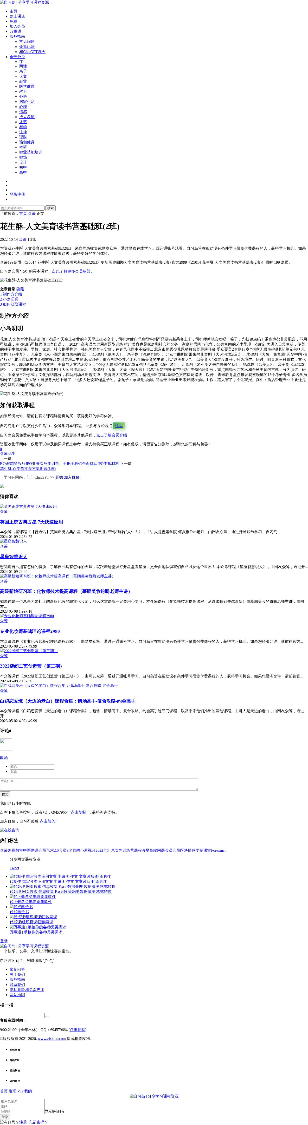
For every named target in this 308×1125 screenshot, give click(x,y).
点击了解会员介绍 (111, 435)
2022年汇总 (105, 850)
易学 (23, 127)
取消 (4, 758)
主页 (13, 11)
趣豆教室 (15, 850)
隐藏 (20, 289)
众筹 (22, 239)
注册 (23, 1122)
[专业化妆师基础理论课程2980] (27, 616)
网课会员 (38, 850)
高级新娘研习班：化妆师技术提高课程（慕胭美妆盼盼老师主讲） (66, 591)
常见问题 (27, 42)
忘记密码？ (38, 1122)
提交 (5, 794)
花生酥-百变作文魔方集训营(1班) (28, 469)
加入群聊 (71, 477)
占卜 (23, 91)
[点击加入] (47, 821)
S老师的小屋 (77, 850)
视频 (92, 850)
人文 (23, 76)
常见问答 (17, 969)
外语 (23, 96)
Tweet (14, 868)
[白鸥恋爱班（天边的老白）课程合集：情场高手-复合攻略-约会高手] (59, 685)
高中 (23, 172)
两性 (23, 66)
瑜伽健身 (27, 142)
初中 (23, 167)
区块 (184, 850)
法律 (23, 132)
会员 (176, 850)
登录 (4, 941)
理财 (23, 137)
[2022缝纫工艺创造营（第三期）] (29, 651)
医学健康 (27, 86)
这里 (119, 426)
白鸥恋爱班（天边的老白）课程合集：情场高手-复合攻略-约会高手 (67, 700)
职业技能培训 (30, 152)
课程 (138, 850)
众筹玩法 (27, 47)
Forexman (218, 850)
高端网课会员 (161, 850)
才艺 (23, 122)
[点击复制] (78, 812)
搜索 (50, 208)
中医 (27, 850)
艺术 (50, 850)
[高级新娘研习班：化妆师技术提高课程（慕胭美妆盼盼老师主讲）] (58, 576)
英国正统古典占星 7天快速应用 (31, 521)
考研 (23, 147)
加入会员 (17, 26)
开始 (59, 477)
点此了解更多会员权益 (71, 271)
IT (21, 62)
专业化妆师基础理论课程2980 (30, 631)
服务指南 (17, 36)
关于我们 (17, 974)
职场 (23, 157)
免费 (13, 21)
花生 (11, 453)
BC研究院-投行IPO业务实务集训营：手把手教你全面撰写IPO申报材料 (59, 464)
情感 (23, 112)
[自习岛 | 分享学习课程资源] (24, 2)
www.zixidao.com (52, 1039)
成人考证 (27, 117)
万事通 (15, 31)
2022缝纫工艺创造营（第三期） (32, 666)
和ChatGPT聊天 (32, 52)
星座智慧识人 (13, 556)
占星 (145, 850)
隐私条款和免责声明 (27, 990)
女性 (118, 850)
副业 (23, 81)
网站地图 (17, 995)
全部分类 (17, 57)
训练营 (128, 850)
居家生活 (27, 102)
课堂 (207, 850)
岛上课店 (17, 16)
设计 (23, 162)
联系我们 (17, 985)
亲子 (23, 71)
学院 (199, 850)
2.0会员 (60, 850)
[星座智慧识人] (13, 541)
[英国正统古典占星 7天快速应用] (28, 506)
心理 (23, 107)
